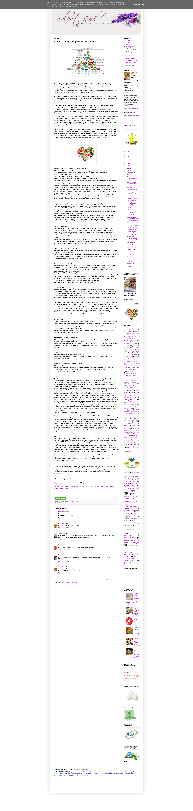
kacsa (132, 373)
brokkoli (137, 340)
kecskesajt (134, 380)
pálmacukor (134, 420)
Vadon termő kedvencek (132, 56)
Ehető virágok (129, 52)
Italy (125, 533)
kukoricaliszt (135, 387)
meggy (126, 402)
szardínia (134, 427)
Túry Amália (61, 533)
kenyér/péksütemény (130, 506)
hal (138, 367)
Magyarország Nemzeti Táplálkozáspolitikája (67, 483)
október (129, 245)
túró (135, 442)
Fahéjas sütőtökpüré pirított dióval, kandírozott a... (132, 233)
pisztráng (126, 416)
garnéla (135, 359)
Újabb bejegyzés (59, 580)
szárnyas (133, 428)
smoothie (94, 345)
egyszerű (135, 491)
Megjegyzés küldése (62, 576)
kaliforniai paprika (135, 377)
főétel (126, 499)
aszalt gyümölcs (131, 333)
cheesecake (134, 483)
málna (128, 406)
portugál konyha (131, 543)
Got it (144, 4)
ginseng (135, 361)
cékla (135, 354)
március (129, 261)
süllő (138, 432)
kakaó (134, 375)
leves (134, 508)
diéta (125, 491)
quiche (135, 513)
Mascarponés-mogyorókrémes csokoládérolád (136, 611)
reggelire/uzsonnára (129, 515)
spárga (134, 425)
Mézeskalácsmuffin (132, 189)
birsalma (132, 336)
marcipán (126, 397)
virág (128, 447)
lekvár (131, 392)
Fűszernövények (130, 58)
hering (130, 369)
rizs (135, 422)
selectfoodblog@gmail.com (131, 115)
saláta (135, 517)
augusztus (130, 249)
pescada (137, 413)
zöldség (136, 449)
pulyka (134, 418)
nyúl (135, 410)
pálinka (125, 420)
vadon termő (127, 446)
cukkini (137, 353)
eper (138, 356)
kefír (125, 383)
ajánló (126, 556)
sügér (133, 432)
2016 (127, 156)
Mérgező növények (131, 54)
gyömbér (136, 363)
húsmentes (134, 503)
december (130, 172)
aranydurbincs (128, 331)
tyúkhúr (137, 439)
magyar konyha (129, 540)
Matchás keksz (131, 187)
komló (137, 385)
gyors (126, 501)
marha (134, 397)
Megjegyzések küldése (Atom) (69, 582)
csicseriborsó (136, 347)
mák (138, 404)
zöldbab (128, 449)
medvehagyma (128, 401)
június (129, 254)
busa (127, 341)
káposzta (134, 389)
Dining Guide (128, 552)
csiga (127, 349)
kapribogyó (128, 378)
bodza (137, 336)
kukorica (128, 387)
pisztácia (134, 417)
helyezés (126, 558)
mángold (135, 406)
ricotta (130, 422)
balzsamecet (127, 335)
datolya (126, 356)
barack (126, 336)
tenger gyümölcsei (132, 435)
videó (134, 562)
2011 (127, 168)
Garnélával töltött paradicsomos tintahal (131, 183)
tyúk (132, 439)
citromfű (134, 343)
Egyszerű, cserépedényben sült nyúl (132, 178)
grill (136, 499)
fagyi (134, 495)
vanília (137, 446)
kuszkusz (126, 389)
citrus (126, 346)
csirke (132, 349)
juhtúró (127, 373)
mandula (136, 394)
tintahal (125, 437)
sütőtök (128, 434)
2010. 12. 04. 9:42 (63, 518)
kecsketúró (134, 382)
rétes (130, 517)
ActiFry (126, 476)
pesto (128, 415)
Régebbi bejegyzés (112, 580)
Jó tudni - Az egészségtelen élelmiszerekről (132, 238)
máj (133, 404)
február (129, 263)
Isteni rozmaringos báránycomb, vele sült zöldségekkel (132, 218)
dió (132, 356)
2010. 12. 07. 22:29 (63, 561)
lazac (125, 392)
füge (128, 359)
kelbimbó (126, 385)
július (128, 252)
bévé (59, 555)
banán (135, 335)
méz (132, 408)
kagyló (137, 373)
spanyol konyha (132, 545)
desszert (132, 488)
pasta (137, 510)
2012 (127, 165)
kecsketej (126, 382)
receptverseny (128, 560)
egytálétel (133, 493)
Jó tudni (61, 502)
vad (135, 444)
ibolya (129, 371)
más (64, 502)
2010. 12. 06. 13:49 (63, 539)
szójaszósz (127, 430)
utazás (125, 562)
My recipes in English (131, 50)
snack (132, 518)
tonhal (125, 439)
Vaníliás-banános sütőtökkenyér (132, 228)
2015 (127, 158)
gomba (126, 363)
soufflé (137, 518)
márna (125, 408)
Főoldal (85, 580)
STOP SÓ (83, 458)
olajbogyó (126, 411)
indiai (125, 537)
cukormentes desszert (130, 487)
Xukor (131, 328)
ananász (134, 329)
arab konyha (127, 535)
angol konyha (134, 533)
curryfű (128, 354)
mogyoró (126, 404)
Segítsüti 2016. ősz (136, 618)
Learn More (136, 4)
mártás (126, 510)
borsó (131, 340)
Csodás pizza (130, 207)
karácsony (132, 537)
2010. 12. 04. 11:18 (63, 528)
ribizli (125, 422)
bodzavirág (128, 338)
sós (127, 520)
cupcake (126, 488)
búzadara (126, 343)
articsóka (137, 331)
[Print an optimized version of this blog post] (60, 499)
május (129, 256)
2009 (127, 269)
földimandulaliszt (135, 358)
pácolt (128, 513)
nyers (132, 510)
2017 (127, 154)
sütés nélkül (134, 520)
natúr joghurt (127, 410)
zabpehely (136, 447)
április (129, 259)
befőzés (135, 479)
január (129, 266)
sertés (129, 423)
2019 (127, 151)
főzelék (135, 496)
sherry (136, 423)
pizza (132, 511)
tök (135, 440)
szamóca (126, 427)
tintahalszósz (134, 437)
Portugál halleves (132, 215)
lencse (137, 392)
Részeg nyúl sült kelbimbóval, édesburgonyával (132, 211)
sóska (125, 432)
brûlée (125, 481)
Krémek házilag (130, 65)
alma (125, 330)
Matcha (126, 328)
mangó (128, 395)
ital (136, 505)
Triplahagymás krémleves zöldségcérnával (132, 224)
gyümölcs (127, 367)
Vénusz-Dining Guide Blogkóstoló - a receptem (136, 642)
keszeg (132, 385)
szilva (125, 428)
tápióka (128, 440)
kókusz (130, 390)
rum (125, 423)
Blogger (100, 788)
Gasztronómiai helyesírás (129, 43)
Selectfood (61, 523)
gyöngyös (132, 365)
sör (129, 432)
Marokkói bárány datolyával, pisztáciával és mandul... (132, 203)
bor (135, 338)
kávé (125, 390)
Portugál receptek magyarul (130, 47)
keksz (133, 384)
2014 (127, 161)
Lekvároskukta (62, 511)
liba (126, 394)
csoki (137, 349)
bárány (134, 342)
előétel (126, 495)
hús (137, 369)
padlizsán (133, 411)
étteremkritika (127, 564)
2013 (127, 163)
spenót (126, 425)
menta (134, 402)
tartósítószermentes (128, 522)
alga (136, 328)
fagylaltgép (126, 496)
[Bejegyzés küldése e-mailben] (77, 501)
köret (128, 508)
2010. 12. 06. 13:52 (63, 549)
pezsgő (135, 415)
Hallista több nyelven (131, 60)
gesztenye (127, 361)
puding (126, 418)
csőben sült (129, 485)
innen (87, 77)
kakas (128, 375)
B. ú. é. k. (129, 174)
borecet (126, 340)
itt (77, 243)
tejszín (137, 434)
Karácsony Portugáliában (131, 192)
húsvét (135, 535)
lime (131, 394)
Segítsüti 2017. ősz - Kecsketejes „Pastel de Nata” (136, 631)
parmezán (130, 413)
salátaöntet (126, 518)
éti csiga (129, 451)
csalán (135, 345)
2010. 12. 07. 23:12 (63, 573)
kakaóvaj (126, 377)
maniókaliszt (135, 395)
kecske (125, 380)
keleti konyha (129, 539)
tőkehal (126, 444)
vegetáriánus (127, 525)
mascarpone (128, 399)
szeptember (130, 247)
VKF (133, 554)
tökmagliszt (126, 442)
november (130, 242)
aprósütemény (127, 479)
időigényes (127, 505)
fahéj (127, 358)
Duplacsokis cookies (132, 198)
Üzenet (129, 196)
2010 (127, 170)
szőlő (135, 430)
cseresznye (126, 347)
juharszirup (136, 371)
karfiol (135, 378)
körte (136, 390)
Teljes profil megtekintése (131, 108)
